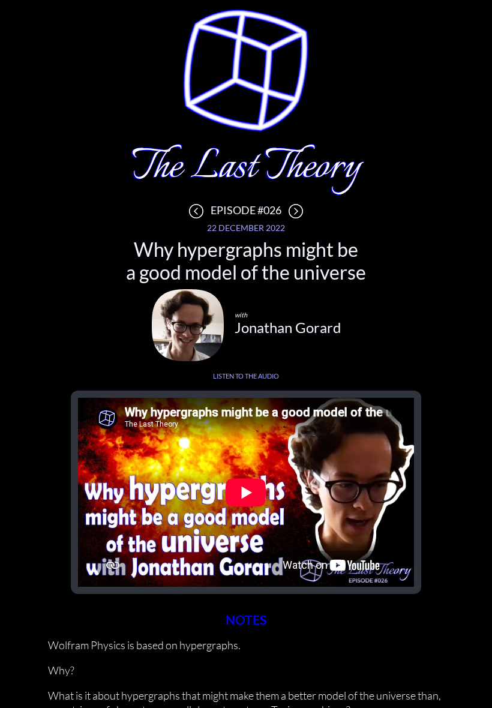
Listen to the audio (246, 376)
